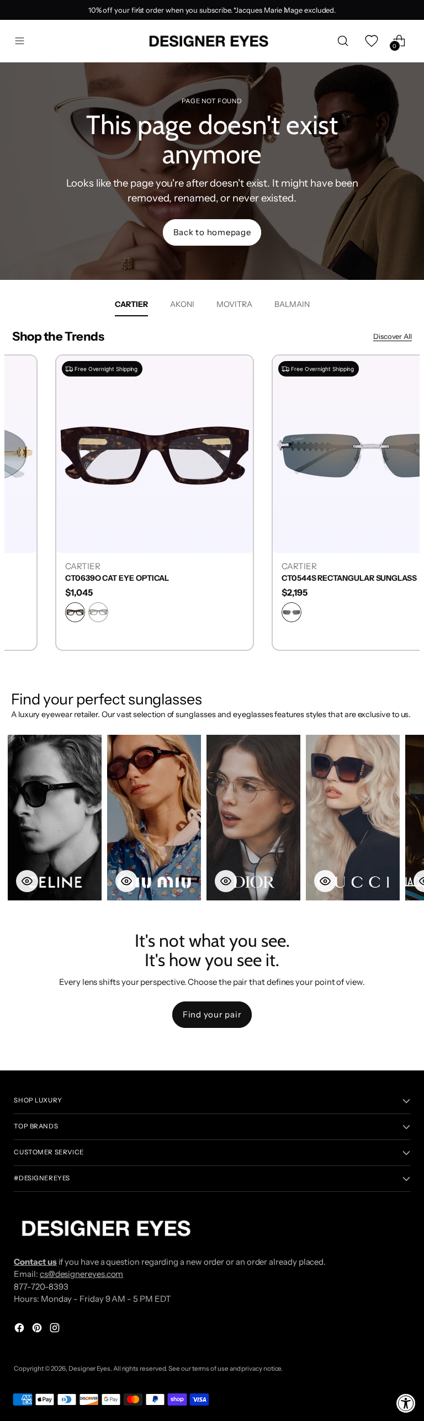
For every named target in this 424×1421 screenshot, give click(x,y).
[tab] (131, 304)
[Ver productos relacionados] (27, 881)
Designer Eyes (89, 1368)
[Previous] (138, 10)
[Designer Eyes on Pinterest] (38, 1329)
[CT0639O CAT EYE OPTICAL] (103, 453)
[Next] (285, 10)
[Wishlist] (371, 41)
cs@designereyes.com (82, 1274)
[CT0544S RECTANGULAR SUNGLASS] (320, 453)
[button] (55, 817)
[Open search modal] (343, 41)
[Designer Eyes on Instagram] (55, 1329)
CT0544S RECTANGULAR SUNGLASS (298, 578)
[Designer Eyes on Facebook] (20, 1329)
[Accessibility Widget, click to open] (406, 1403)
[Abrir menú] (19, 41)
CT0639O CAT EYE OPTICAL (66, 578)
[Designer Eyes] (210, 41)
